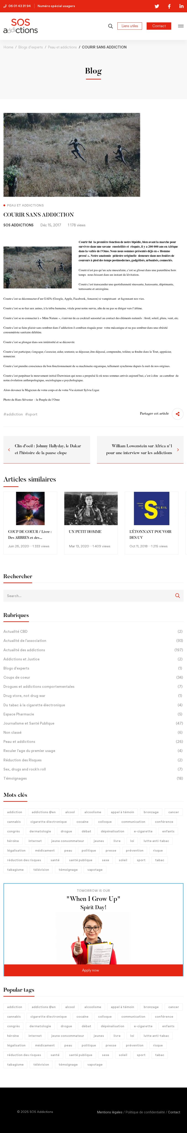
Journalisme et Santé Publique (93, 723)
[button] (93, 970)
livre (117, 841)
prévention (134, 850)
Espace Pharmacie (92, 714)
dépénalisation (112, 831)
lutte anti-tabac (156, 841)
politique (89, 850)
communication (133, 821)
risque (158, 850)
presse (111, 850)
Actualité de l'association (93, 640)
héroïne (13, 841)
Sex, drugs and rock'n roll (92, 769)
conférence (164, 821)
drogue (66, 831)
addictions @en (44, 812)
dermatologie (40, 831)
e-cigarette (143, 831)
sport (141, 860)
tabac (159, 860)
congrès (13, 831)
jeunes (99, 841)
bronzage (151, 812)
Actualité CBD (92, 631)
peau (68, 850)
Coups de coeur (93, 677)
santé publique (80, 860)
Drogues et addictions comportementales (92, 686)
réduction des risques (24, 860)
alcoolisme (92, 812)
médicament (45, 850)
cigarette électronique (48, 821)
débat (86, 831)
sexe (105, 860)
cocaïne (82, 821)
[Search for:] (93, 595)
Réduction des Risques (92, 760)
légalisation (16, 850)
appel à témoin (122, 812)
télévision (41, 869)
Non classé (92, 732)
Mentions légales (109, 1112)
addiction (14, 812)
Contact (174, 1112)
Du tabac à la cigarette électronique (92, 705)
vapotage (95, 869)
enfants (168, 831)
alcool (70, 812)
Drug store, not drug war (92, 696)
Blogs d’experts (30, 47)
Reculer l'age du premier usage (92, 751)
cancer (173, 812)
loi (132, 841)
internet (35, 841)
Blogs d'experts (92, 668)
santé (55, 860)
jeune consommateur (67, 841)
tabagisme (15, 869)
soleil (123, 860)
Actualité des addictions (93, 650)
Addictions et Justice (92, 659)
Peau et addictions (62, 47)
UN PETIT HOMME (85, 532)
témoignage (68, 869)
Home (8, 47)
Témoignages (93, 778)
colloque (105, 821)
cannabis (14, 821)
